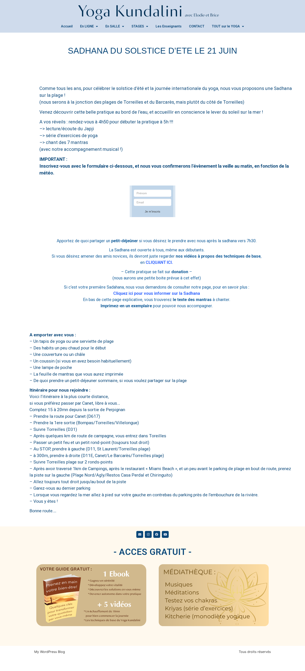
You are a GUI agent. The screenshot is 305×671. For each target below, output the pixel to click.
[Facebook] (156, 534)
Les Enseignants (169, 26)
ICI (159, 262)
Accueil (67, 26)
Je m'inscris (152, 211)
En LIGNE (87, 26)
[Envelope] (139, 534)
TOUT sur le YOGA (226, 26)
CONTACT (196, 26)
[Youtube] (165, 534)
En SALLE (112, 26)
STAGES (138, 26)
